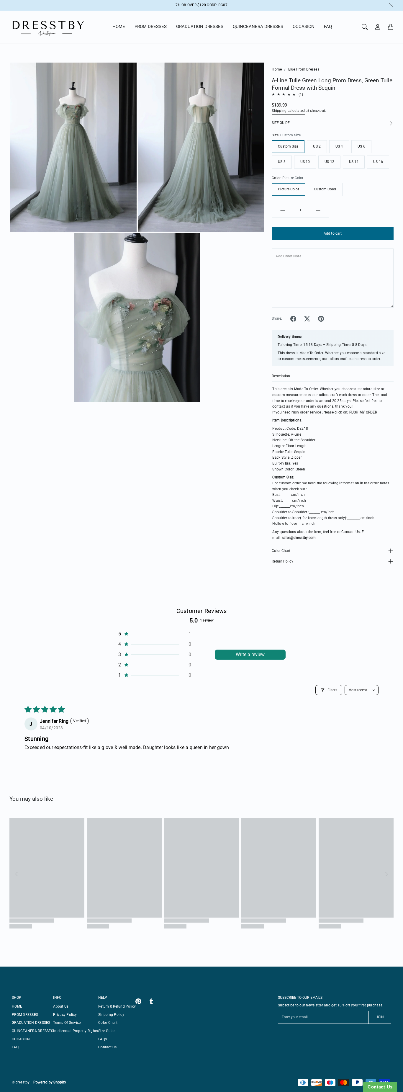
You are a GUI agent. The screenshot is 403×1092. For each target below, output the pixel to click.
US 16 (378, 162)
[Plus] (318, 210)
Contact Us (107, 1047)
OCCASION (303, 26)
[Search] (364, 26)
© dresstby (21, 1082)
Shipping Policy (111, 1015)
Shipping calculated (288, 111)
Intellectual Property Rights (75, 1031)
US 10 (305, 162)
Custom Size (288, 146)
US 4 (339, 146)
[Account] (377, 26)
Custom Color (325, 189)
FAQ (328, 26)
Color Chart (281, 551)
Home (277, 69)
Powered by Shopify (49, 1082)
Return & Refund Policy (117, 1006)
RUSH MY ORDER (363, 412)
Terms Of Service (67, 1023)
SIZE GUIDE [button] (281, 123)
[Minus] (282, 210)
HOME (118, 26)
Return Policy (282, 561)
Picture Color (288, 189)
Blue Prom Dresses (303, 69)
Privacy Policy (65, 1015)
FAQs (102, 1039)
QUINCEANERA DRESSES (258, 26)
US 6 (361, 146)
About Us (60, 1006)
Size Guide (107, 1031)
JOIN (380, 1017)
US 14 (354, 162)
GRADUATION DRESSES (199, 26)
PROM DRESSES (151, 26)
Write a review (250, 654)
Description (281, 376)
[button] (293, 318)
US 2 (316, 146)
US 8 (281, 162)
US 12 (329, 162)
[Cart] (390, 26)
